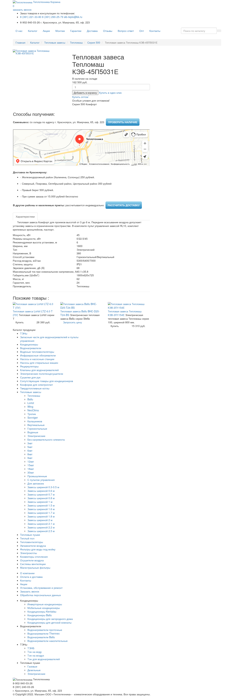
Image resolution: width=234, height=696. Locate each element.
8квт (29, 454)
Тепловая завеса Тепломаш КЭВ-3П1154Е (124, 313)
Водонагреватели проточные (44, 630)
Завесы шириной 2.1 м (41, 523)
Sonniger (32, 417)
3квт (29, 443)
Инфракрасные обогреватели (38, 355)
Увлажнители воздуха (33, 545)
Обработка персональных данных (40, 595)
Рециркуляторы (29, 366)
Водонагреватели (30, 348)
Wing (30, 406)
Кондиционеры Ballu (39, 615)
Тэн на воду (34, 652)
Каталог (32, 31)
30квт (30, 472)
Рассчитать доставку (124, 205)
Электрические (36, 436)
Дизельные (34, 670)
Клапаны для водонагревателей (39, 370)
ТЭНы (23, 333)
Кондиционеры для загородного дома (50, 619)
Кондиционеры (29, 344)
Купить (20, 322)
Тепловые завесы (54, 42)
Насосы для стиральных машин (39, 362)
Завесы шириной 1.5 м (41, 505)
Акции (46, 31)
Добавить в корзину (85, 92)
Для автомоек (35, 483)
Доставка (92, 31)
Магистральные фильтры (35, 567)
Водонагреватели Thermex (43, 633)
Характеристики (25, 216)
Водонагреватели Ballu (41, 637)
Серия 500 (93, 42)
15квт (30, 465)
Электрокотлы (28, 553)
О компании (27, 573)
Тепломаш (76, 42)
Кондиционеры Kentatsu (41, 611)
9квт (29, 458)
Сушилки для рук (30, 377)
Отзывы (107, 31)
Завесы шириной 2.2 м (41, 527)
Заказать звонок (29, 591)
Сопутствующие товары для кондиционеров (46, 381)
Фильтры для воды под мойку (37, 549)
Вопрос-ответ (126, 31)
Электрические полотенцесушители (41, 373)
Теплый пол (27, 538)
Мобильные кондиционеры (43, 608)
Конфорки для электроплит (36, 384)
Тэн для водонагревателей (43, 659)
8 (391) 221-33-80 (30, 17)
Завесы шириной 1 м (39, 502)
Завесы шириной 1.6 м (41, 509)
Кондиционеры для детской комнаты (49, 622)
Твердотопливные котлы (34, 388)
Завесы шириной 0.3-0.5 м (43, 487)
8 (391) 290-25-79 (52, 17)
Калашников (34, 421)
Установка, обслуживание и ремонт (41, 588)
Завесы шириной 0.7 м (41, 494)
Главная (20, 42)
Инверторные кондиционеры (44, 604)
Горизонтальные (37, 428)
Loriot (30, 403)
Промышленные (37, 476)
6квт (29, 450)
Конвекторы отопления (34, 556)
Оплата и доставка (31, 577)
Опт (141, 31)
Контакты (154, 31)
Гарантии (75, 31)
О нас (19, 31)
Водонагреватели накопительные (47, 641)
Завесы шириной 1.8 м (41, 516)
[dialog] (110, 92)
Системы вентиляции (33, 564)
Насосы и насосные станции (37, 359)
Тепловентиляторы (31, 542)
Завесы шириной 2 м (39, 520)
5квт (29, 447)
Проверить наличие (122, 122)
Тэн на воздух (35, 655)
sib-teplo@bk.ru (73, 17)
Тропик (31, 414)
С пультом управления (41, 480)
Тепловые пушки (30, 534)
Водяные (32, 432)
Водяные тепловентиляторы (37, 351)
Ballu (30, 399)
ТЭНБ (30, 648)
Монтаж (60, 31)
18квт (30, 469)
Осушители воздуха (32, 560)
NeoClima (33, 410)
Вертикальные (36, 425)
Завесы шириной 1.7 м (41, 512)
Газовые (32, 666)
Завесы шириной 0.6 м (41, 491)
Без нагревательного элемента (46, 439)
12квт (30, 461)
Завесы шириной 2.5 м (41, 531)
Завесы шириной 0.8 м (41, 498)
